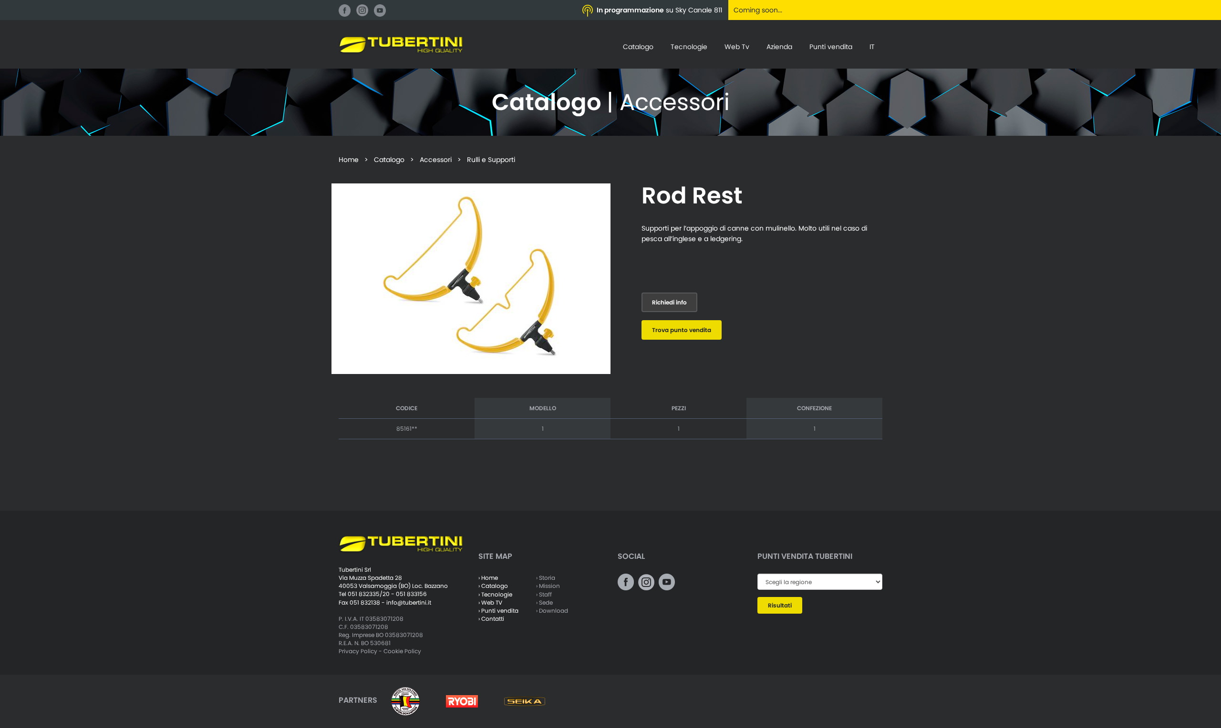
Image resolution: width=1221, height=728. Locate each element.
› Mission (548, 586)
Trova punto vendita (681, 330)
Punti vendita (830, 46)
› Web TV (490, 602)
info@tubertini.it (408, 602)
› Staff (544, 594)
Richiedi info (669, 302)
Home (349, 159)
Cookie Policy (402, 651)
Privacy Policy (358, 651)
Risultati (780, 605)
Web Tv (736, 46)
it (872, 46)
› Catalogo (493, 586)
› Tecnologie (495, 594)
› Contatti (491, 619)
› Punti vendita (498, 611)
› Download (552, 611)
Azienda (779, 46)
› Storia (545, 578)
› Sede (544, 602)
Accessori (436, 159)
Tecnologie (689, 46)
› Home (488, 578)
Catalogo (638, 46)
